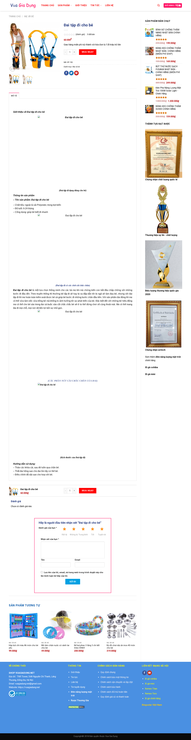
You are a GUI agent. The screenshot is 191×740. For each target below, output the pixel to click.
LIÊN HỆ (109, 5)
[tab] (14, 96)
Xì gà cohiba (151, 367)
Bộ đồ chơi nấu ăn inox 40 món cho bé (121, 646)
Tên (43, 560)
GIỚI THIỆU (81, 5)
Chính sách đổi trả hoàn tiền (114, 692)
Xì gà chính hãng (153, 698)
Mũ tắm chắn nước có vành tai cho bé (55, 646)
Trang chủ (15, 16)
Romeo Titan (151, 688)
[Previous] (13, 47)
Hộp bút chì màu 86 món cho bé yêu (23, 646)
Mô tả (14, 96)
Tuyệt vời (102, 534)
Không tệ (74, 534)
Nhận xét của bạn (50, 539)
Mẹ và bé (29, 16)
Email (77, 560)
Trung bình (83, 534)
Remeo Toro (151, 693)
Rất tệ (64, 534)
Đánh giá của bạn (48, 528)
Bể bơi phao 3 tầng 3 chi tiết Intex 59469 (87, 646)
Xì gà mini (149, 683)
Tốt (92, 534)
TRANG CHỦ (47, 5)
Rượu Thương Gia (80, 700)
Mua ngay (88, 52)
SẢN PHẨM (64, 5)
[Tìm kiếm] (158, 5)
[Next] (55, 47)
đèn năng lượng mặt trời (168, 357)
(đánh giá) (80, 34)
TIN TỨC (95, 5)
